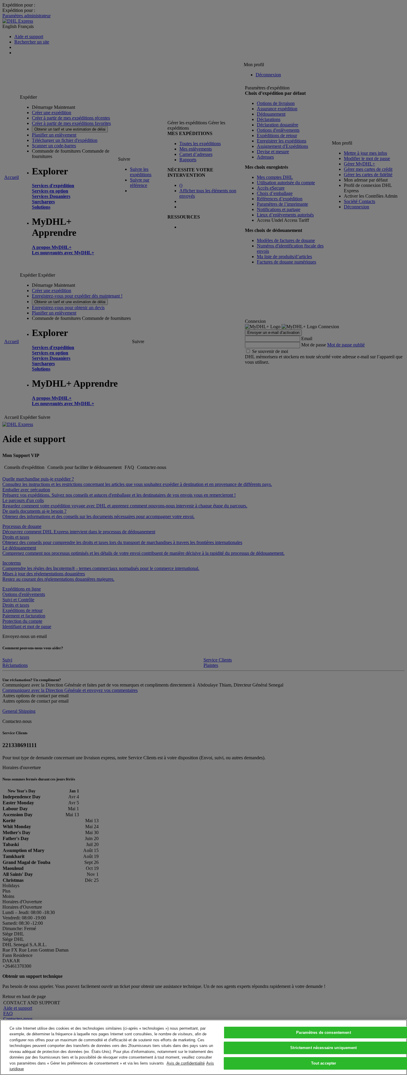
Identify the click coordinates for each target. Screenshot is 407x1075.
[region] (203, 1047)
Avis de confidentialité (186, 1063)
